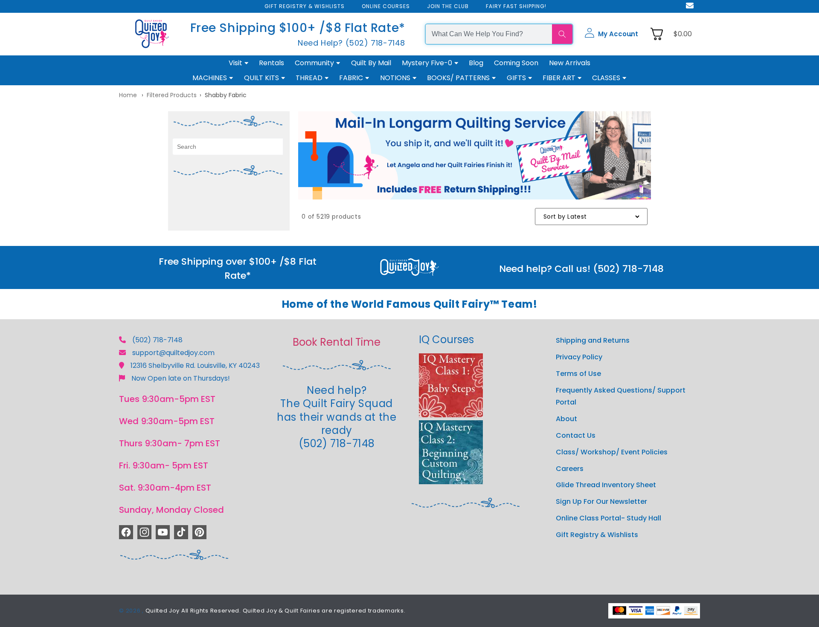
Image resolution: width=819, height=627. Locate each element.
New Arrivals (569, 63)
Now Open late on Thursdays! (180, 378)
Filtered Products (172, 95)
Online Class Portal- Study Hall (608, 518)
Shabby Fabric (226, 95)
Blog (476, 63)
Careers (570, 469)
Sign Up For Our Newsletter (601, 501)
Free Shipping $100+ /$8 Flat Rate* (297, 28)
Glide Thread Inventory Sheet (606, 485)
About (566, 419)
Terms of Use (578, 374)
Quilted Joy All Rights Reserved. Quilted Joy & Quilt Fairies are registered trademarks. (275, 611)
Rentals (271, 63)
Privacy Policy (579, 357)
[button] (611, 34)
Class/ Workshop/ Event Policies (612, 452)
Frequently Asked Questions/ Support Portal (620, 396)
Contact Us (575, 435)
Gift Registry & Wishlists (597, 535)
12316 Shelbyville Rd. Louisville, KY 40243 (195, 365)
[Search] (562, 34)
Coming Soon (516, 63)
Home (128, 95)
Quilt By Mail (371, 63)
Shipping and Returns (593, 340)
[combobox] (489, 34)
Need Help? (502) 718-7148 (351, 43)
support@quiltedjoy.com (173, 353)
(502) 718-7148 (157, 340)
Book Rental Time (336, 342)
